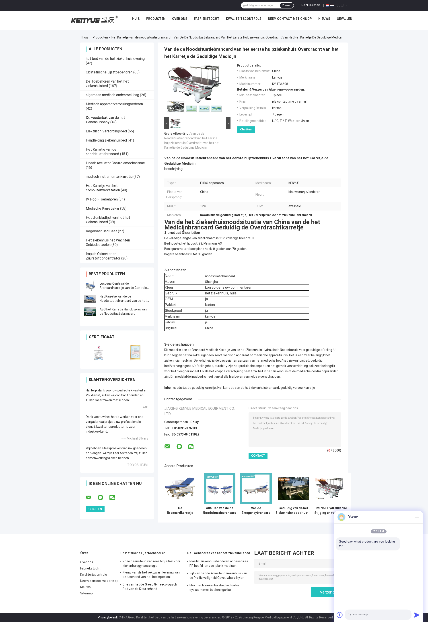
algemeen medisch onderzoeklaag (112, 95)
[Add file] (340, 615)
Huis (136, 18)
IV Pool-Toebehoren (102, 199)
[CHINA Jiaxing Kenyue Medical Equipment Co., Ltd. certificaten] (98, 352)
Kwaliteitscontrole (243, 18)
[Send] (416, 615)
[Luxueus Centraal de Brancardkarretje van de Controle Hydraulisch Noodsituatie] (90, 285)
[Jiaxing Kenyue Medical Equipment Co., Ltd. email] (91, 497)
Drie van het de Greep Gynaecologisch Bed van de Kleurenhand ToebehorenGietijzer (150, 587)
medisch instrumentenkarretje (109, 176)
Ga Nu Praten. (311, 5)
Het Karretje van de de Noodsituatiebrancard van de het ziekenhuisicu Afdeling (123, 301)
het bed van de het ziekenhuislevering (115, 59)
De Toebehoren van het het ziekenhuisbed (107, 83)
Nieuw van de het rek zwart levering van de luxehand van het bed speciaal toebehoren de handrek (151, 575)
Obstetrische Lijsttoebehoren (109, 72)
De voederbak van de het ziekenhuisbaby (105, 119)
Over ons (179, 18)
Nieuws (324, 18)
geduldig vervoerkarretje (297, 387)
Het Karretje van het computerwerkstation (103, 188)
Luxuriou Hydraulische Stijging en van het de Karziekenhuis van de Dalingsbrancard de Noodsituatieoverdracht (330, 510)
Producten (155, 18)
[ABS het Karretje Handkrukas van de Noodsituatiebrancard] (90, 311)
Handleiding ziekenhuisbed (106, 140)
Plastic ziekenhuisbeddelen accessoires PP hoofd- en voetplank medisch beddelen (218, 564)
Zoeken (286, 5)
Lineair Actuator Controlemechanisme (115, 163)
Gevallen (344, 18)
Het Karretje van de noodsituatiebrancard (141, 37)
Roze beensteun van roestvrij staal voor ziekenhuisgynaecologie (151, 563)
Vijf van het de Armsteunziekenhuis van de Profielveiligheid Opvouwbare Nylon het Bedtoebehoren (218, 576)
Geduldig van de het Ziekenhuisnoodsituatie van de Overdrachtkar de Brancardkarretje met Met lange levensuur (293, 510)
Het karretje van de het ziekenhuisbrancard (248, 387)
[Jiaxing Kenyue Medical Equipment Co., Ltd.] (93, 19)
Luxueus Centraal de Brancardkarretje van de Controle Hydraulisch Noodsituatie (123, 288)
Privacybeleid (107, 617)
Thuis (84, 37)
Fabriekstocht (206, 18)
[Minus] (417, 517)
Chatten (246, 129)
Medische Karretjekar (102, 208)
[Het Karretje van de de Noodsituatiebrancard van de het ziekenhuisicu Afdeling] (90, 298)
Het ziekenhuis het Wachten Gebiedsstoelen (108, 242)
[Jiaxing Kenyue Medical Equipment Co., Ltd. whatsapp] (103, 497)
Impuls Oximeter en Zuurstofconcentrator (103, 256)
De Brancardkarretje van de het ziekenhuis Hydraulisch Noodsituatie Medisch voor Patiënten (180, 510)
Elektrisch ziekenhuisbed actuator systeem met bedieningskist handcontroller (214, 588)
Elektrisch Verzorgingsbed (106, 131)
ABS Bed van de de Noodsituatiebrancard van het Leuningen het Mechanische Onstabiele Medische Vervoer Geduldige (219, 510)
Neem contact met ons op (290, 18)
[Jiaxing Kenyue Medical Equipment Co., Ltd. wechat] (115, 497)
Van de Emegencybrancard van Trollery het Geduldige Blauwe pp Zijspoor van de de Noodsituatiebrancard (256, 510)
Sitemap (86, 593)
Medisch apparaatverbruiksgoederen (114, 104)
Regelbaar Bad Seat (101, 231)
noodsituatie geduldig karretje (194, 387)
